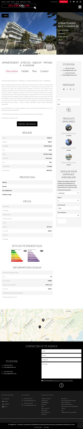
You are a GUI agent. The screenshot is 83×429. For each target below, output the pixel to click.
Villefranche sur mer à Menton (69, 412)
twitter (73, 1)
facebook (70, 1)
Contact (44, 71)
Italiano (17, 1)
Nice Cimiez (44, 410)
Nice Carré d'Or (45, 408)
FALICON (44, 404)
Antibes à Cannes (46, 398)
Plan (34, 71)
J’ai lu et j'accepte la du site (58, 380)
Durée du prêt (61, 205)
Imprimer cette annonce (27, 124)
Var (62, 410)
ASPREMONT (45, 402)
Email (80, 1)
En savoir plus (38, 427)
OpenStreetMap (75, 340)
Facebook (67, 89)
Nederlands (23, 1)
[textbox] (69, 100)
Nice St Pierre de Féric (67, 404)
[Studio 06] (19, 8)
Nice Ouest (64, 398)
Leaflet (68, 340)
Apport (59, 197)
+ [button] (2, 311)
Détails (25, 71)
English (8, 1)
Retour (6, 15)
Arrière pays (45, 400)
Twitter (70, 89)
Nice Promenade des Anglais (68, 400)
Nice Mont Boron (46, 412)
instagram (77, 1)
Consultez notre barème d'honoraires (12, 293)
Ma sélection (54, 1)
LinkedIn (73, 89)
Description (12, 71)
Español (13, 1)
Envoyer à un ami (63, 89)
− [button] (2, 313)
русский (28, 1)
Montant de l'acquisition (64, 190)
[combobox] (69, 100)
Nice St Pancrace (65, 402)
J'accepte (46, 427)
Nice (43, 406)
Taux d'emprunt (61, 212)
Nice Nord (44, 414)
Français (4, 1)
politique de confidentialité (61, 380)
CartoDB (81, 340)
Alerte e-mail (63, 1)
